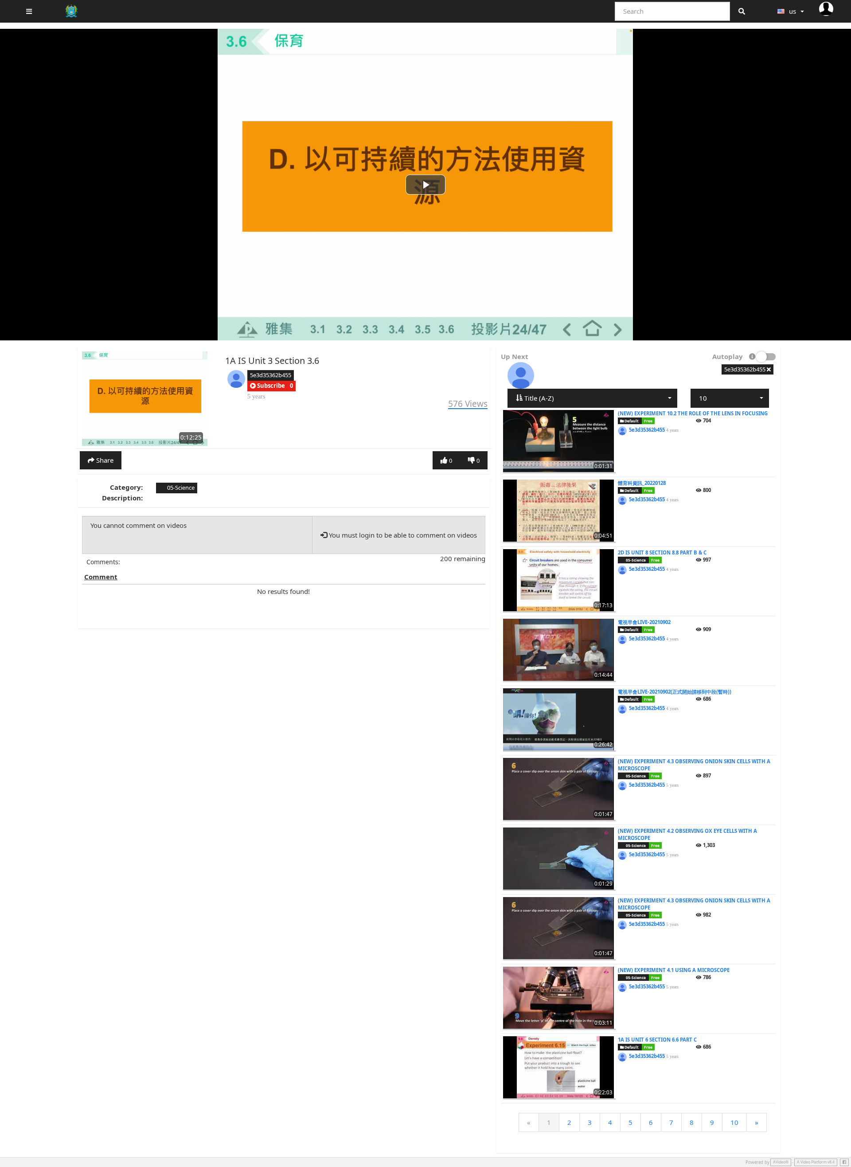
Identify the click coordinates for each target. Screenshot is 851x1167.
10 (734, 1122)
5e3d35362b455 (270, 375)
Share (103, 460)
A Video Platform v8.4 (816, 1162)
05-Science (180, 488)
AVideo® (781, 1162)
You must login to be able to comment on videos (402, 535)
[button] (267, 386)
